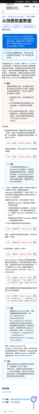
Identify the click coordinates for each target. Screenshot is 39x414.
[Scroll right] (37, 6)
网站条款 (10, 411)
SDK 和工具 (5, 392)
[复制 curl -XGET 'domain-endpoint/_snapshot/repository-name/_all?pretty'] (35, 156)
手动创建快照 (15, 402)
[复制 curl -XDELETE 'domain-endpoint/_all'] (35, 228)
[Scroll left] (22, 6)
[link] (31, 16)
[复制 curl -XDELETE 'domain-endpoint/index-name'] (35, 242)
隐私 (5, 411)
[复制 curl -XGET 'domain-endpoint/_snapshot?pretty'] (35, 143)
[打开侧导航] (3, 11)
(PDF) (22, 46)
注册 (13, 182)
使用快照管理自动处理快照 (20, 399)
